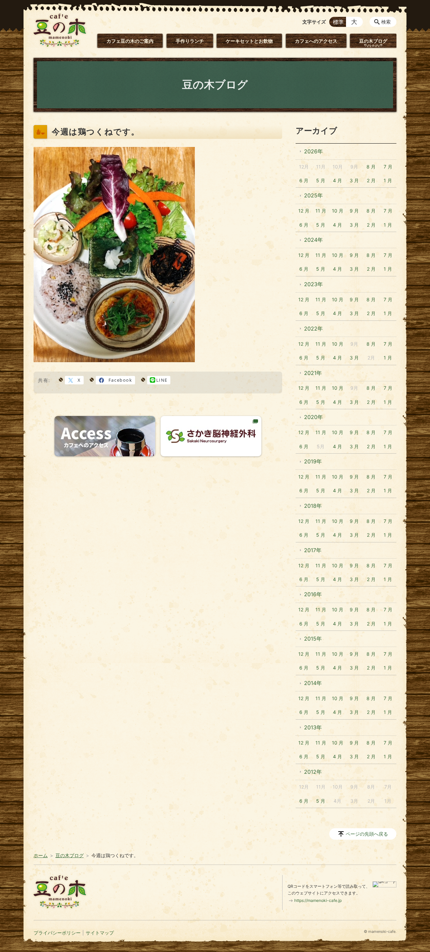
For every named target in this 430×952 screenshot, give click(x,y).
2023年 (313, 284)
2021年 (313, 373)
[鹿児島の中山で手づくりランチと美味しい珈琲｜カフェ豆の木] (60, 30)
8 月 (371, 166)
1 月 (388, 180)
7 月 (388, 166)
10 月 (337, 211)
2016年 (313, 594)
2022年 (313, 328)
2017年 (312, 550)
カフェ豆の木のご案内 (130, 41)
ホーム (41, 855)
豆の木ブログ (373, 41)
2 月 (371, 180)
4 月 (337, 180)
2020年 (313, 417)
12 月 (303, 211)
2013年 (313, 727)
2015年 (313, 638)
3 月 (354, 180)
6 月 (303, 180)
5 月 (320, 180)
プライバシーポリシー (57, 933)
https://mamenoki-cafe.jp (318, 900)
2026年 (313, 151)
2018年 (313, 505)
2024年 (313, 239)
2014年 (313, 683)
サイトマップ (100, 933)
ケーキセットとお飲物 (249, 41)
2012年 (313, 771)
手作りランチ (190, 41)
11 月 (320, 211)
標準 (338, 21)
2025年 (313, 195)
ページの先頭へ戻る (367, 834)
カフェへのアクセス (316, 41)
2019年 (313, 461)
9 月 (354, 211)
